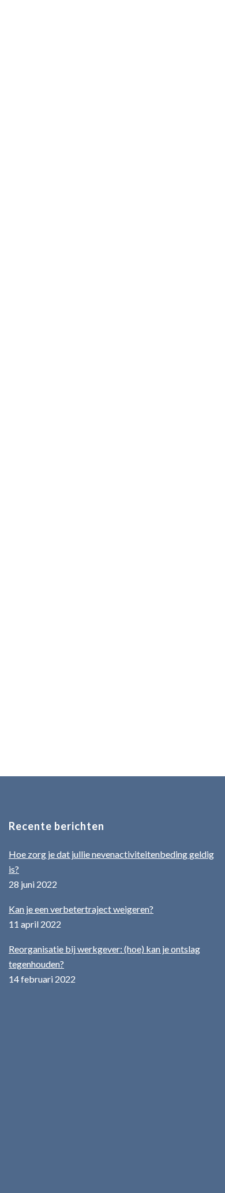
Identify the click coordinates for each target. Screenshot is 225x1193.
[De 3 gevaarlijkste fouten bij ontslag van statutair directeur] (112, 107)
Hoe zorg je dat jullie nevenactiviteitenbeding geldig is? (111, 862)
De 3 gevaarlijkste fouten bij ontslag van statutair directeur (109, 191)
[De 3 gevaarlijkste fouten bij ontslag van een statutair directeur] (112, 466)
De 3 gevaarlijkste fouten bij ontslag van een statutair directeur (109, 544)
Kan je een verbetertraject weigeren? (81, 908)
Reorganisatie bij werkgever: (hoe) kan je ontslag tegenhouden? (104, 956)
